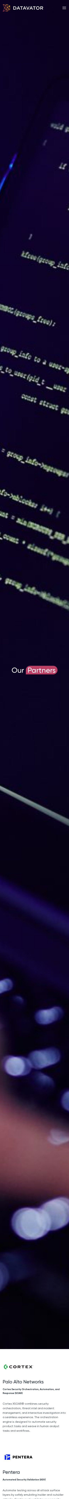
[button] (64, 8)
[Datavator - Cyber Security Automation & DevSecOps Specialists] (23, 8)
